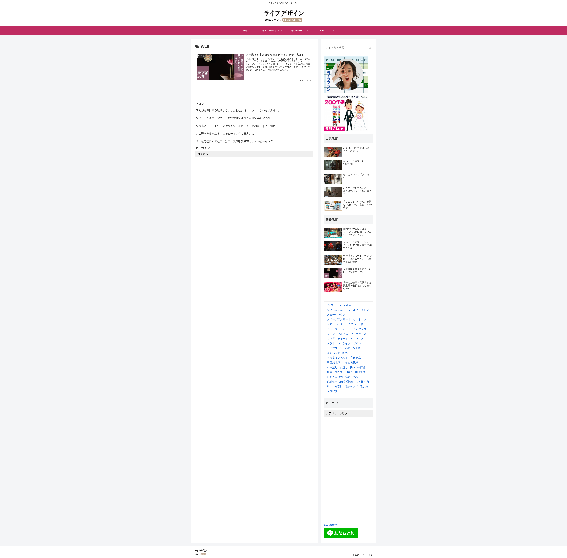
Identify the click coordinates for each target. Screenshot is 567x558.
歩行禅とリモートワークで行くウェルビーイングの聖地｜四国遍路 (236, 125)
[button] (370, 48)
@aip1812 (330, 525)
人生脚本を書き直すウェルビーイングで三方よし (225, 133)
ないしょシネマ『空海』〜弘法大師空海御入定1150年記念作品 (233, 118)
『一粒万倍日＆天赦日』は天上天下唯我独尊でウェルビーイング (234, 141)
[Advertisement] (346, 473)
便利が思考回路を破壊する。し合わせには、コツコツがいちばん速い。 (238, 110)
